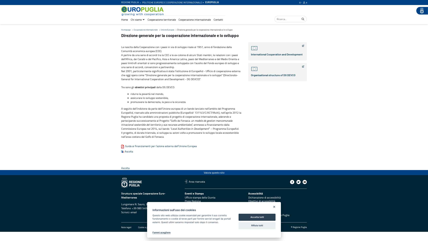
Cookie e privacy (145, 227)
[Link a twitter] (298, 182)
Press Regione (193, 201)
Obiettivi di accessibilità (261, 201)
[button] (138, 20)
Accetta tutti (257, 217)
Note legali (126, 227)
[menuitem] (124, 20)
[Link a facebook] (292, 182)
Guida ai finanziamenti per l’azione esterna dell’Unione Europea (161, 146)
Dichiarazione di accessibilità (264, 197)
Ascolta (129, 151)
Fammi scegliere (161, 232)
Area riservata (197, 181)
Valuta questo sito (214, 172)
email (134, 212)
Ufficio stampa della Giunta (200, 197)
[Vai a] (143, 11)
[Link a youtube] (305, 182)
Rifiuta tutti (257, 225)
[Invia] (303, 19)
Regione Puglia (130, 2)
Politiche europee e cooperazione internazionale (172, 3)
